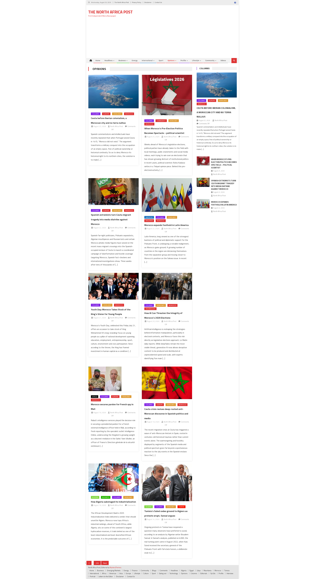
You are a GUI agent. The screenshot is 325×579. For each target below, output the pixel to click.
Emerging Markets (113, 570)
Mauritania (207, 570)
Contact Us (158, 2)
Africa (94, 396)
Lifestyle (195, 60)
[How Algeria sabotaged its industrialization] (113, 477)
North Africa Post (116, 126)
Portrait (92, 576)
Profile (183, 60)
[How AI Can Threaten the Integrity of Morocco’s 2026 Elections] (167, 286)
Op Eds (212, 573)
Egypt (192, 570)
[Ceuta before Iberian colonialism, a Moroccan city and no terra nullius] (113, 91)
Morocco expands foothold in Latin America (166, 225)
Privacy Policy (136, 2)
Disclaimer (147, 2)
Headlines (108, 60)
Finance (134, 570)
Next (105, 563)
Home (97, 60)
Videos (223, 60)
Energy (134, 60)
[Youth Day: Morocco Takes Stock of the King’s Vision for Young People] (113, 286)
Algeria (95, 497)
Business (122, 60)
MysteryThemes (115, 567)
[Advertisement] (162, 39)
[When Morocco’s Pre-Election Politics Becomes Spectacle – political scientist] (167, 95)
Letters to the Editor (106, 576)
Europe (106, 114)
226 (97, 563)
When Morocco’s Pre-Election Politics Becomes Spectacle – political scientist (224, 163)
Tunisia (181, 506)
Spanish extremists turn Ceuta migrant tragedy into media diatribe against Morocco (111, 219)
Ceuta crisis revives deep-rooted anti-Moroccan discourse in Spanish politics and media (166, 413)
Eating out (162, 573)
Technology (150, 309)
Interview (230, 573)
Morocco (129, 114)
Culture (146, 573)
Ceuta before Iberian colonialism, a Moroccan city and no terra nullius (216, 112)
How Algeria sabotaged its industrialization (113, 501)
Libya (198, 570)
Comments (164, 570)
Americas (149, 217)
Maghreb (149, 220)
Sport (161, 60)
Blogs (154, 570)
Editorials (203, 573)
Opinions (171, 60)
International (147, 60)
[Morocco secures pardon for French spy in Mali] (113, 379)
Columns (95, 114)
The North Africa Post (121, 2)
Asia (121, 573)
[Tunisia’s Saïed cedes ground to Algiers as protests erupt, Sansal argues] (167, 482)
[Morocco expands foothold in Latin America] (167, 195)
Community (209, 60)
